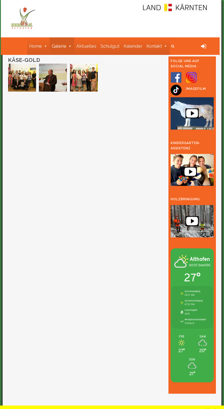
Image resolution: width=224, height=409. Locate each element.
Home (35, 46)
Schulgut (110, 46)
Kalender (133, 46)
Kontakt (154, 46)
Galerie (59, 46)
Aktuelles (86, 46)
